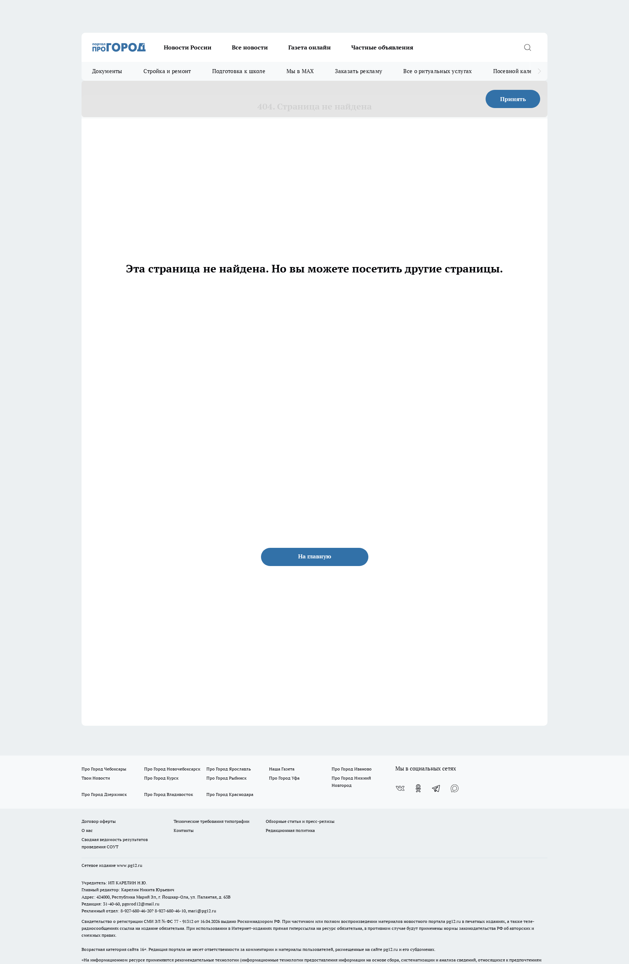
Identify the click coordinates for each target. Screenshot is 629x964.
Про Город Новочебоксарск (172, 769)
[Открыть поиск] (527, 47)
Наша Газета (281, 769)
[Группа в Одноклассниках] (418, 788)
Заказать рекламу (358, 71)
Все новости (250, 47)
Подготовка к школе (238, 71)
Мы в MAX (300, 71)
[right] (539, 71)
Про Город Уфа (284, 778)
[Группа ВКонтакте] (400, 788)
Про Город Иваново (352, 769)
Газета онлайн (309, 47)
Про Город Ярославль (228, 769)
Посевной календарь (520, 71)
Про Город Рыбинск (226, 778)
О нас (87, 830)
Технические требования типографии (211, 821)
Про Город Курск (161, 778)
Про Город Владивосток (168, 794)
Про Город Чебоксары (104, 769)
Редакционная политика (290, 830)
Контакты (184, 830)
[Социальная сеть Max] (455, 788)
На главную (314, 556)
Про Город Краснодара (229, 794)
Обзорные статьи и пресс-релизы (300, 821)
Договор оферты (99, 821)
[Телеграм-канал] (436, 788)
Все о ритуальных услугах (437, 71)
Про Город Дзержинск (104, 794)
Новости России (187, 47)
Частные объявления (382, 47)
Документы (107, 71)
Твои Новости (96, 778)
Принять (513, 99)
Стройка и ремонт (167, 71)
